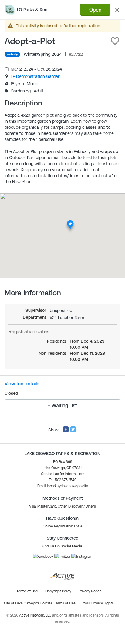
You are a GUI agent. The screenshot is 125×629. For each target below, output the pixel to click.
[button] (115, 41)
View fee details (22, 383)
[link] (35, 76)
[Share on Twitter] (73, 431)
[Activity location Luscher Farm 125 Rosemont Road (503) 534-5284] (70, 222)
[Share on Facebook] (65, 431)
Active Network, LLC (35, 615)
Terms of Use (65, 603)
